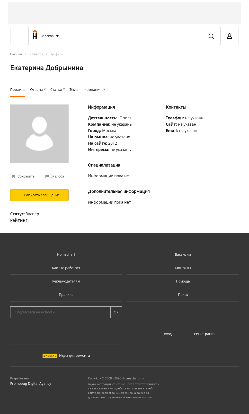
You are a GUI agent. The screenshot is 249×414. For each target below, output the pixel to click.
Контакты (183, 267)
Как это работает (66, 267)
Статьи (57, 89)
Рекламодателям (66, 281)
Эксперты (36, 54)
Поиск (183, 294)
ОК (116, 312)
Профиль (56, 54)
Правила (66, 294)
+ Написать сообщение (39, 195)
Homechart (66, 254)
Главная (16, 54)
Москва (47, 36)
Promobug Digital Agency (30, 383)
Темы (74, 89)
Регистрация (204, 333)
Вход (168, 333)
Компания (94, 89)
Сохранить (26, 176)
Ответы (37, 89)
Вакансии (183, 254)
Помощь (183, 281)
